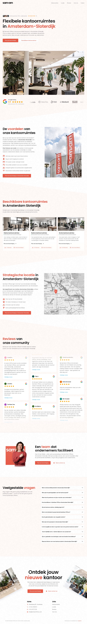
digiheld (79, 620)
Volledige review (8, 371)
